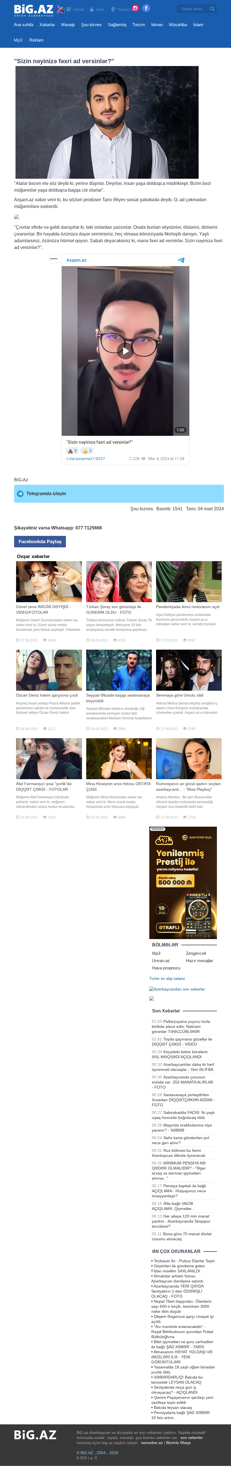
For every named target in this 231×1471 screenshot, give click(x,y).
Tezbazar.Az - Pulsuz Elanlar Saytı (184, 1261)
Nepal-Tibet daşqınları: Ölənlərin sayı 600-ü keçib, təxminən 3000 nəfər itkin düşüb (181, 1306)
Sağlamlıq (117, 24)
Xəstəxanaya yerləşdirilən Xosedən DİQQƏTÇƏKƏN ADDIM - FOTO (183, 1100)
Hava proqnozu (166, 967)
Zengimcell (196, 953)
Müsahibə (178, 24)
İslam (198, 24)
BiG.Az (21, 479)
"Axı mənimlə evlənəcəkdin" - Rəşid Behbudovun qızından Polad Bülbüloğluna (182, 1331)
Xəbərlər (47, 24)
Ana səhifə (23, 24)
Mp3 (18, 40)
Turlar (154, 978)
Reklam (36, 40)
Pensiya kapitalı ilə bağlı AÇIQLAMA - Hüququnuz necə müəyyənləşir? (179, 1191)
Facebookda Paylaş (40, 541)
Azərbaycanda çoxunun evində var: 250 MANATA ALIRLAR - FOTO (182, 1082)
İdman (157, 24)
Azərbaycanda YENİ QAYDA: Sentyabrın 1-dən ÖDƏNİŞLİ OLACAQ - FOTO (178, 1291)
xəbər (40, 199)
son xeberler (192, 1437)
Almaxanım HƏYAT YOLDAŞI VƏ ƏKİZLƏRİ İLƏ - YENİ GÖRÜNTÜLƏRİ (181, 1357)
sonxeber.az (152, 1442)
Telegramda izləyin (46, 493)
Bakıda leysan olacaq (173, 1407)
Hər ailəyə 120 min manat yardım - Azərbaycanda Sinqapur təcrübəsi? (181, 1221)
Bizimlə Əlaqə (178, 1442)
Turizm (138, 24)
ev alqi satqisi (173, 978)
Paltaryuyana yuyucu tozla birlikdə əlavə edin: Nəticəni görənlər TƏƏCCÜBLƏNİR (181, 1026)
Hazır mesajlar (199, 960)
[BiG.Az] (40, 10)
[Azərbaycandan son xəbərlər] (177, 988)
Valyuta (78, 10)
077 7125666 (88, 527)
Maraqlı (68, 24)
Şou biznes (91, 24)
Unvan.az (161, 960)
